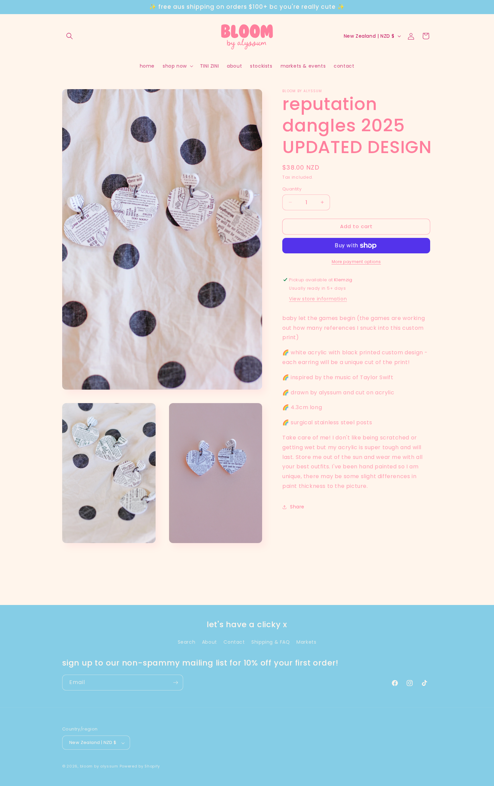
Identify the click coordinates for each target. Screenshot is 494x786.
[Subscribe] (175, 682)
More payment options (356, 261)
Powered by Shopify (140, 766)
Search (187, 642)
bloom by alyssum (99, 766)
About (209, 642)
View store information (318, 298)
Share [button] (297, 506)
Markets (306, 642)
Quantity (291, 189)
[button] (69, 36)
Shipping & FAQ (270, 642)
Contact (234, 642)
